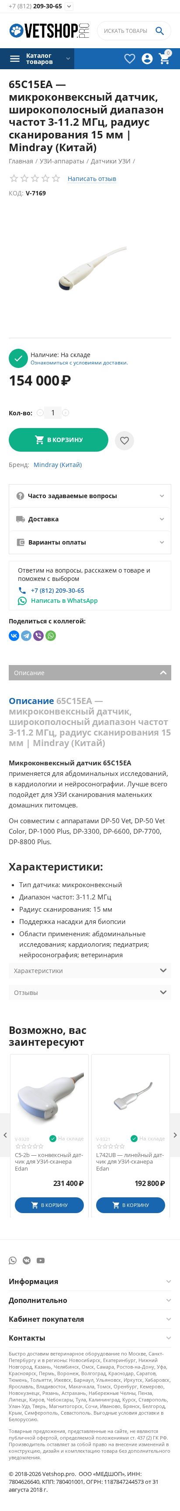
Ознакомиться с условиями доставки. (79, 362)
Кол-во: (20, 413)
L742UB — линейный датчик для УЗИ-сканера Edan (130, 1162)
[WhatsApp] (50, 635)
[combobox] (134, 30)
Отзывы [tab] (26, 992)
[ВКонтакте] (14, 635)
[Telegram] (26, 635)
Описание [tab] (29, 673)
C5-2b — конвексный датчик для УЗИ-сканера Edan (49, 1162)
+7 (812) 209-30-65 (57, 590)
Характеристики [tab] (38, 970)
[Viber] (38, 635)
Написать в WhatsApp (64, 600)
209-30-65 (35, 6)
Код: (16, 193)
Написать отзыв (92, 178)
